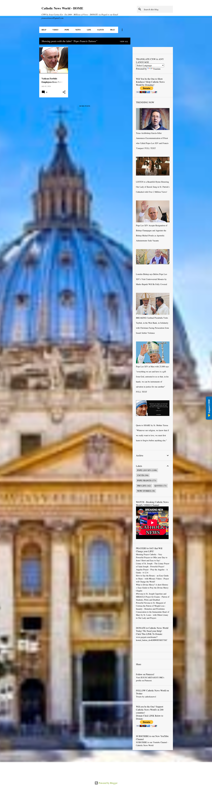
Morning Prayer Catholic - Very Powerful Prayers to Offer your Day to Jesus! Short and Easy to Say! (151, 557)
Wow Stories (144, 490)
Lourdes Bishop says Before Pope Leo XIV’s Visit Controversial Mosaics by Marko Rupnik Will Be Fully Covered (151, 279)
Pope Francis (144, 480)
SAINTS (100, 30)
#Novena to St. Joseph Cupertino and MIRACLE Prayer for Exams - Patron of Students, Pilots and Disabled (152, 596)
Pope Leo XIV (144, 470)
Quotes (158, 485)
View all (124, 41)
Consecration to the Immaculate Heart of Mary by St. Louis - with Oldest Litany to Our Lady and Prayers (152, 614)
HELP (44, 30)
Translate (157, 68)
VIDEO (55, 30)
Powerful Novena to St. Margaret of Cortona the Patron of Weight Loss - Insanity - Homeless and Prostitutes (151, 605)
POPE (67, 30)
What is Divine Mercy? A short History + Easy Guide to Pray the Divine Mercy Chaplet (152, 587)
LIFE (89, 30)
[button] (64, 92)
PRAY (112, 30)
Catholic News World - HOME (62, 8)
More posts (84, 106)
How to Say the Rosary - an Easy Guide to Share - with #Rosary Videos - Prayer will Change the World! (152, 578)
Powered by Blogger (107, 782)
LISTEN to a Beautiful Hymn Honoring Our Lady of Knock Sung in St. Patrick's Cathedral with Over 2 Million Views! (152, 186)
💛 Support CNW (209, 408)
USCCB (140, 475)
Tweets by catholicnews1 (146, 696)
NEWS (78, 30)
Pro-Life (141, 485)
